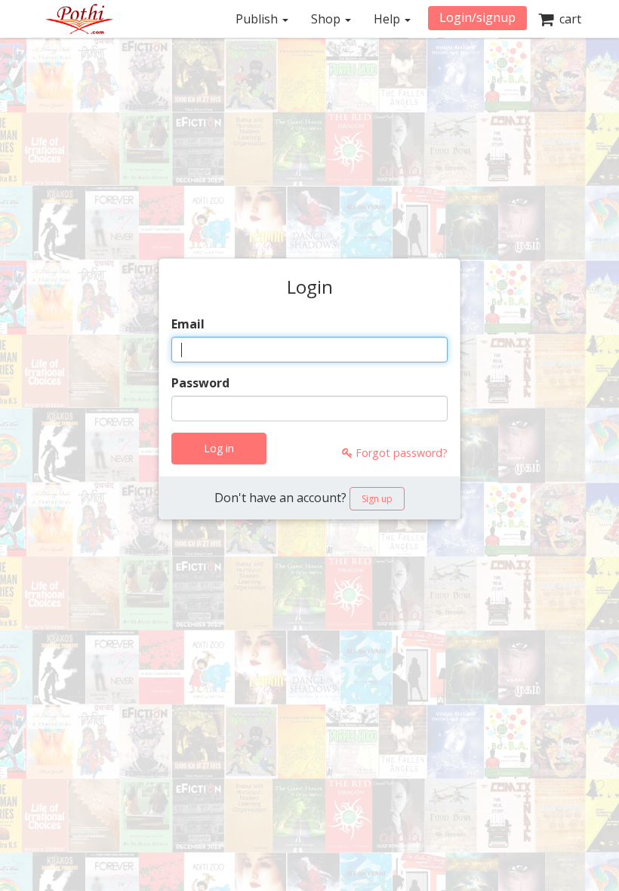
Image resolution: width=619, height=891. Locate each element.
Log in (219, 448)
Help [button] (388, 19)
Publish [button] (258, 19)
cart (567, 19)
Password (200, 383)
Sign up (377, 498)
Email (188, 324)
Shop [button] (327, 19)
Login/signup (477, 17)
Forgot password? (400, 453)
